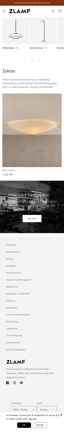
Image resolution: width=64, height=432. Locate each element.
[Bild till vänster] (25, 60)
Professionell (13, 342)
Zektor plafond (8, 170)
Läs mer (32, 218)
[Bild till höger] (38, 60)
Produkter (11, 244)
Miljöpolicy (11, 307)
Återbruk (10, 300)
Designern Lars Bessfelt (18, 293)
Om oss (10, 258)
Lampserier (12, 328)
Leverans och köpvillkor (18, 314)
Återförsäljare (13, 251)
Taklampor (8, 48)
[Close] (61, 414)
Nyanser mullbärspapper (18, 279)
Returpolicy (12, 321)
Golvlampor (36, 48)
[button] (3, 11)
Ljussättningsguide (15, 349)
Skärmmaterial (13, 272)
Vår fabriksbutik (14, 335)
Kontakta (11, 265)
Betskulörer (12, 286)
